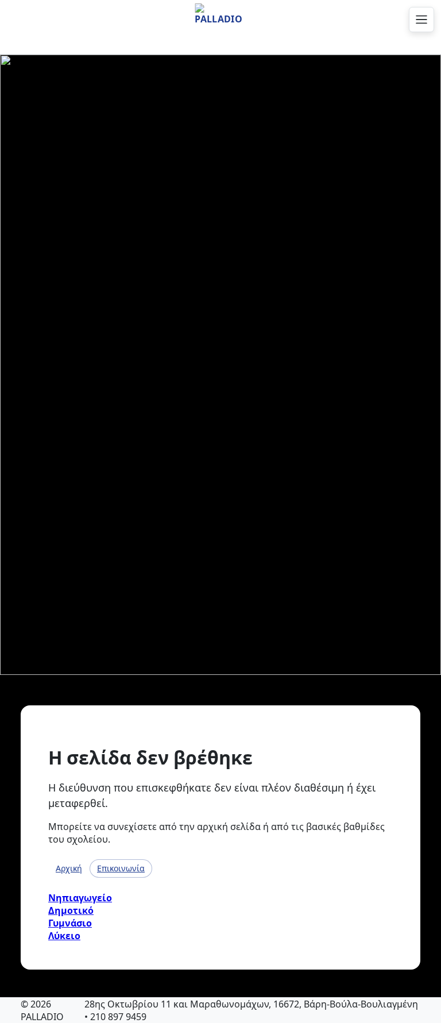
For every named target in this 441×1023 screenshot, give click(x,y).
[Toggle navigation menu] (421, 19)
